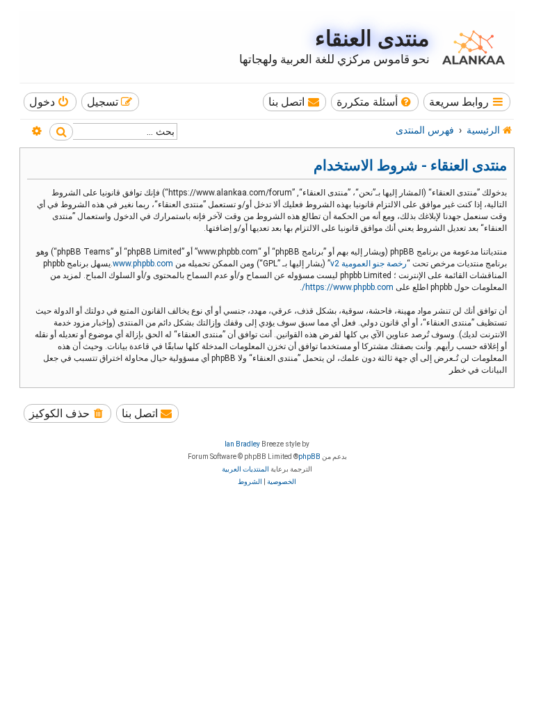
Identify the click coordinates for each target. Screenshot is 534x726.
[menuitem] (375, 101)
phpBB (309, 456)
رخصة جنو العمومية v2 (368, 263)
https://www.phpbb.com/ (348, 287)
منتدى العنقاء (372, 38)
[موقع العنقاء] (470, 47)
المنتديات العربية (245, 469)
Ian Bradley (242, 444)
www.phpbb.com (143, 263)
